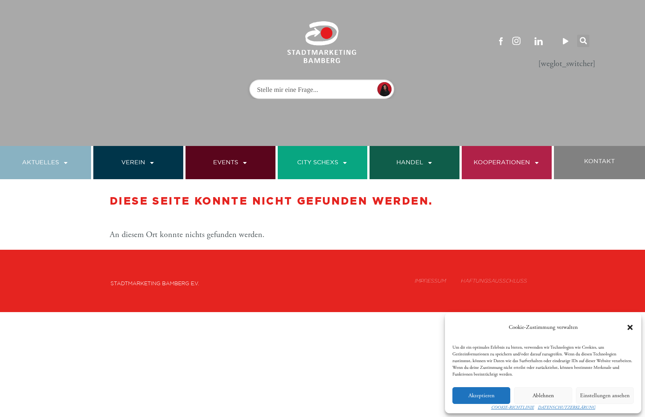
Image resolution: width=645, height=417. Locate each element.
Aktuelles (40, 162)
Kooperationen (502, 162)
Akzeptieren (481, 395)
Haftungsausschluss (494, 280)
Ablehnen (543, 395)
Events (225, 162)
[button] (630, 327)
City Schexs (317, 162)
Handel (409, 162)
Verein (133, 162)
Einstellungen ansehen (605, 395)
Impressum (430, 280)
